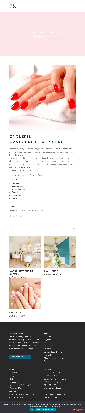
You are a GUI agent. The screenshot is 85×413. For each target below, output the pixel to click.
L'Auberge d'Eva (15, 388)
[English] (74, 410)
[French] (76, 410)
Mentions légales (51, 397)
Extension (16, 192)
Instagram (13, 376)
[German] (78, 410)
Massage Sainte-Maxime (54, 358)
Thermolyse (48, 355)
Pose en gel (16, 195)
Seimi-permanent (19, 186)
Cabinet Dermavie (16, 397)
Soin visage (48, 342)
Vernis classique (18, 189)
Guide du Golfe (15, 391)
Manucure (16, 180)
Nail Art (15, 198)
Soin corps (48, 345)
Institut (31, 32)
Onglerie (42, 32)
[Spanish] (82, 410)
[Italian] (80, 410)
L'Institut (47, 336)
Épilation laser (20, 357)
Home (21, 32)
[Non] (82, 407)
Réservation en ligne (52, 361)
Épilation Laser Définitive (53, 352)
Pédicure (15, 183)
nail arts (26, 161)
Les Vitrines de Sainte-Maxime (21, 385)
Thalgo (12, 379)
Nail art (22, 210)
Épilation (47, 349)
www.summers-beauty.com (54, 388)
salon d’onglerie (24, 167)
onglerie (24, 149)
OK (32, 410)
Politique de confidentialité (54, 394)
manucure (34, 158)
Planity (35, 170)
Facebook (13, 373)
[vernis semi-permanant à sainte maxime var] (42, 98)
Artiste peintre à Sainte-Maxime (21, 394)
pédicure (40, 210)
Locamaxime (14, 382)
